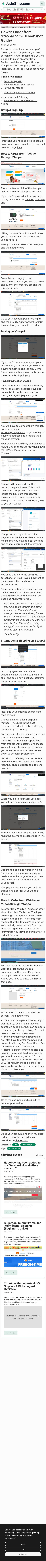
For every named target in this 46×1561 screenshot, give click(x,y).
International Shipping (16, 97)
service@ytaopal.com (13, 432)
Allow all (23, 1554)
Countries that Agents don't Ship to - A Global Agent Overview (22, 1286)
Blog (12, 27)
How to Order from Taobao (19, 84)
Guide (17, 27)
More (23, 1544)
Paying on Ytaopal (14, 87)
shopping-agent (14, 1148)
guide (16, 1145)
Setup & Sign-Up (13, 81)
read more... (11, 1212)
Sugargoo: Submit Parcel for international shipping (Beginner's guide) (22, 1225)
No (23, 1549)
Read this (32, 1043)
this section (21, 1140)
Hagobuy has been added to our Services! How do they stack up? (22, 1165)
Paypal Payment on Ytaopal (19, 92)
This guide (16, 723)
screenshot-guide (28, 1145)
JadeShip (5, 27)
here (19, 147)
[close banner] (2, 18)
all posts (39, 1155)
